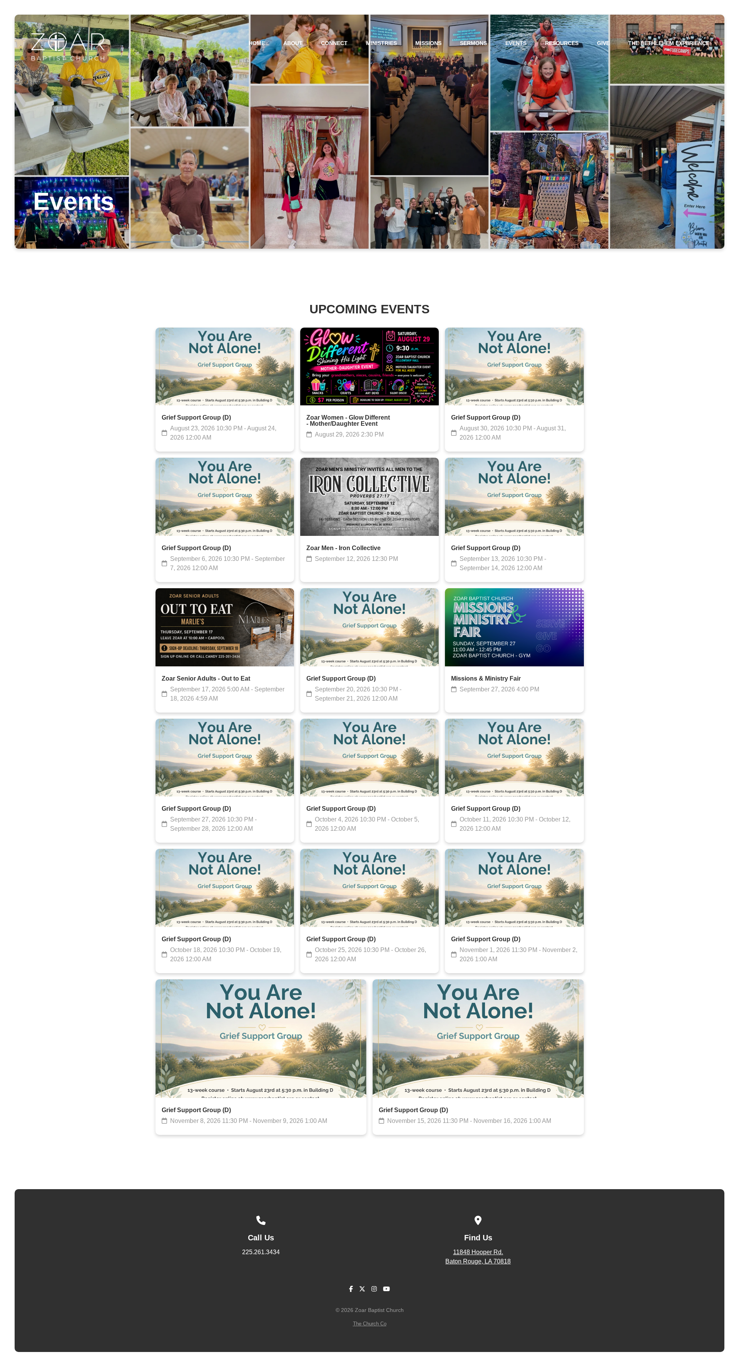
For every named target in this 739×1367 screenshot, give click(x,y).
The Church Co (369, 1324)
